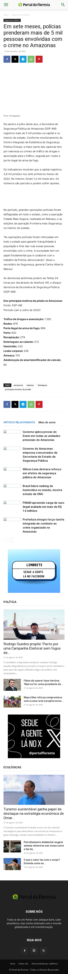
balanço (30, 385)
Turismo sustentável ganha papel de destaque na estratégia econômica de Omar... (33, 813)
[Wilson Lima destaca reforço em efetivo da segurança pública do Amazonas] (12, 473)
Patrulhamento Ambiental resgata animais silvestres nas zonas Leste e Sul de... (44, 846)
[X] (15, 59)
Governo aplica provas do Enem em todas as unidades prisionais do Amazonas (41, 436)
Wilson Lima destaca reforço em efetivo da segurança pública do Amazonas (42, 473)
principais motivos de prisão (18, 389)
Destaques (42, 385)
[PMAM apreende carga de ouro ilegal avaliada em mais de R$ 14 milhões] (12, 507)
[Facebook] (6, 59)
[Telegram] (23, 59)
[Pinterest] (39, 59)
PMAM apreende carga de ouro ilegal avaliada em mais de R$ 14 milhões (43, 506)
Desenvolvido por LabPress (45, 963)
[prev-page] (5, 540)
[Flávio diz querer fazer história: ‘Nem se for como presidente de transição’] (12, 685)
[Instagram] (34, 950)
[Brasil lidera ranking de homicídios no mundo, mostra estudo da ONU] (12, 490)
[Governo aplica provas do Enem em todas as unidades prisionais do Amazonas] (12, 436)
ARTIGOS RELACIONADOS (19, 422)
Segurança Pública (21, 14)
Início (6, 14)
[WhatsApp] (31, 59)
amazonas (18, 385)
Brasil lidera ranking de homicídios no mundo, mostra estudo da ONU (42, 490)
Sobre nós (23, 963)
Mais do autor (47, 422)
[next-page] (11, 540)
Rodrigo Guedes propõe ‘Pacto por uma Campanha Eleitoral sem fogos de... (32, 648)
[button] (6, 4)
